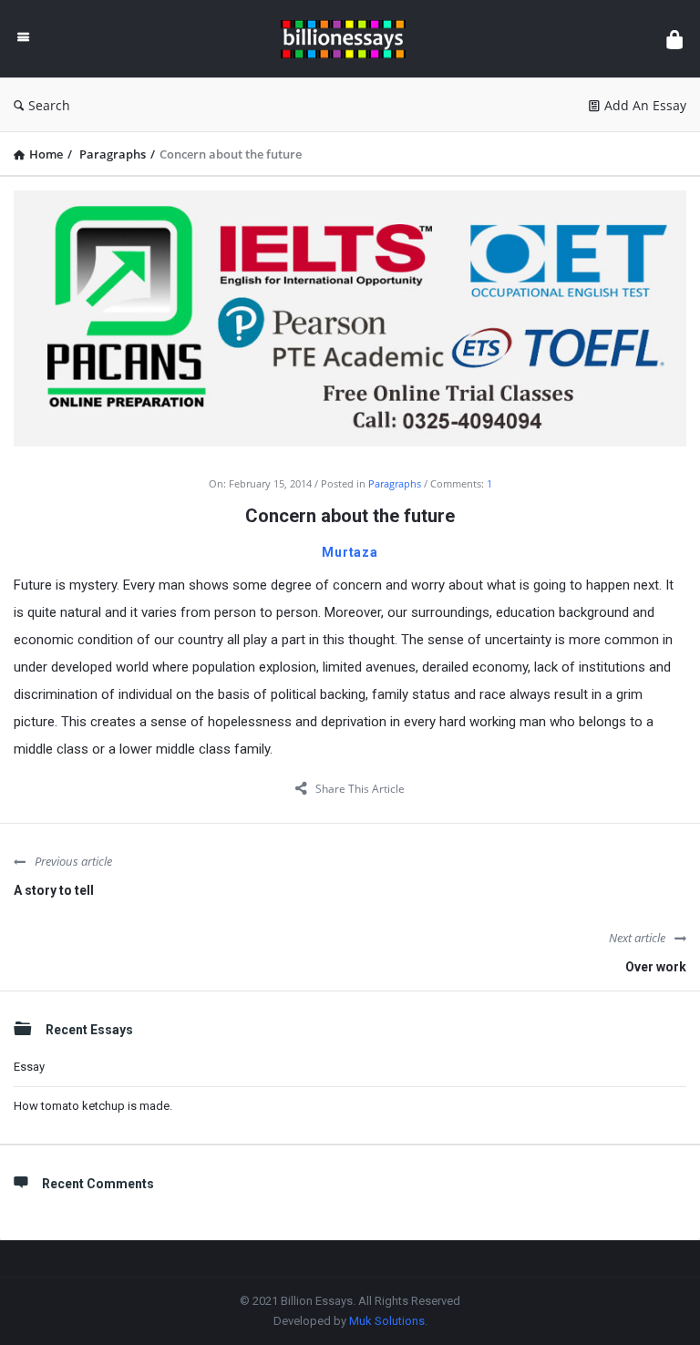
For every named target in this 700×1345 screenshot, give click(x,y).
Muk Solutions (387, 1321)
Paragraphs (394, 483)
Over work (655, 967)
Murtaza (350, 552)
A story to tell (54, 890)
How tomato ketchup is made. (93, 1106)
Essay (29, 1066)
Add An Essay (645, 105)
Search (49, 105)
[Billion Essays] (352, 38)
